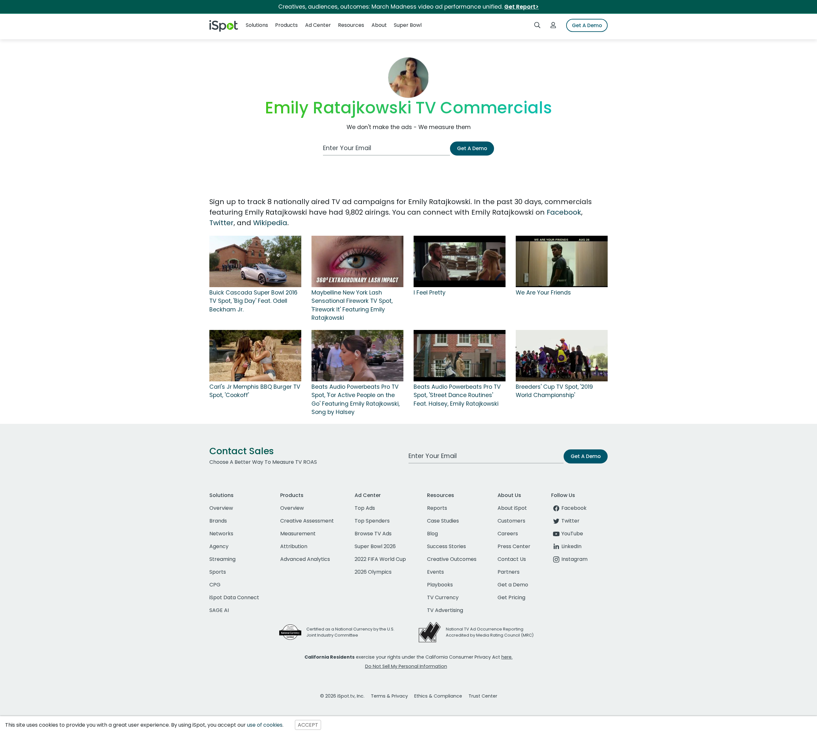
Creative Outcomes (451, 559)
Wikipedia (270, 223)
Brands (218, 520)
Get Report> (521, 7)
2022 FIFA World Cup (380, 559)
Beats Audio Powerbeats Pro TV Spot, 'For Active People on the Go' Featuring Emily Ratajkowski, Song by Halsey (355, 399)
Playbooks (440, 584)
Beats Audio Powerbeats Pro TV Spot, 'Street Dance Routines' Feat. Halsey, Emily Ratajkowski (457, 395)
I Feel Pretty (430, 292)
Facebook (564, 212)
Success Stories (446, 546)
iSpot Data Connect (234, 597)
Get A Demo (587, 25)
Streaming (222, 559)
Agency (219, 546)
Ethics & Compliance (438, 696)
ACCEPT (308, 725)
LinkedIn (571, 546)
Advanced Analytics (305, 559)
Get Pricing (511, 597)
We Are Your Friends (543, 292)
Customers (511, 520)
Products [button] (286, 25)
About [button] (379, 25)
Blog (432, 533)
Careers (508, 533)
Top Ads (365, 508)
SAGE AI (219, 610)
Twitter (221, 223)
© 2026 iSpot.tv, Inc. (342, 696)
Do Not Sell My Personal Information (406, 666)
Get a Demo (513, 584)
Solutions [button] (257, 25)
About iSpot (512, 508)
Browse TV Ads (373, 533)
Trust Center (482, 696)
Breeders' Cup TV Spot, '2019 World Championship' (554, 391)
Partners (509, 572)
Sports (217, 572)
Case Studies (443, 520)
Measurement (298, 533)
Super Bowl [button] (408, 25)
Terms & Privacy (389, 696)
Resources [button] (351, 25)
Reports (437, 508)
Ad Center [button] (318, 25)
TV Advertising (445, 610)
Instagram (574, 559)
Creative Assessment (307, 520)
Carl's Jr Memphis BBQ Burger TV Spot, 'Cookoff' (254, 391)
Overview (221, 508)
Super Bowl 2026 (375, 546)
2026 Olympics (373, 572)
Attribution (293, 546)
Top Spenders (372, 520)
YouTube (572, 533)
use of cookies (264, 725)
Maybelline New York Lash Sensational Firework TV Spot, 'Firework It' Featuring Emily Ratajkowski (352, 305)
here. (507, 657)
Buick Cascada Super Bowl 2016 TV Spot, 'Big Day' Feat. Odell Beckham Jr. (253, 301)
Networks (221, 533)
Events (435, 572)
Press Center (514, 546)
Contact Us (512, 559)
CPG (215, 584)
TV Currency (443, 597)
